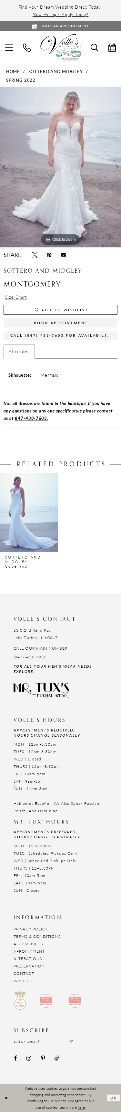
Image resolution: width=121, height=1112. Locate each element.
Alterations (28, 958)
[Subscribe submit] (70, 1041)
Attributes (19, 351)
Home (13, 71)
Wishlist (23, 981)
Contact (24, 973)
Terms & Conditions (37, 936)
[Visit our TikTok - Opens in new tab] (56, 1058)
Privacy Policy (31, 929)
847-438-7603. (31, 418)
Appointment (29, 951)
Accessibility (29, 944)
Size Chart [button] (16, 297)
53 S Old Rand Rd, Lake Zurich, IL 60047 (36, 633)
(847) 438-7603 (29, 657)
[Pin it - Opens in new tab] (49, 254)
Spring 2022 (20, 80)
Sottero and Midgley (55, 71)
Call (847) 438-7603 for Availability (62, 335)
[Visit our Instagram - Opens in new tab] (28, 1058)
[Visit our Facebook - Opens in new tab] (15, 1058)
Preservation (29, 966)
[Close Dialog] (6, 1098)
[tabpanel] (60, 167)
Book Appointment (61, 322)
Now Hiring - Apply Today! (61, 14)
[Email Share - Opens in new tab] (63, 255)
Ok (113, 1097)
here (81, 1107)
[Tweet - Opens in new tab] (34, 254)
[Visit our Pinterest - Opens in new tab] (43, 1058)
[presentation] (29, 512)
